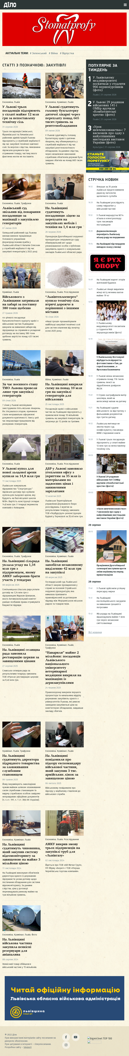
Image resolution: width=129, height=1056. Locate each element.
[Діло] (9, 4)
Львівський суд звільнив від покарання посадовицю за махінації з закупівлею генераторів (21, 216)
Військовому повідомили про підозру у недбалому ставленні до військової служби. (62, 791)
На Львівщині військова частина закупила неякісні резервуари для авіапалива (17, 947)
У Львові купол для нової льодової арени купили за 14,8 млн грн (21, 472)
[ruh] (107, 272)
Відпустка (68, 53)
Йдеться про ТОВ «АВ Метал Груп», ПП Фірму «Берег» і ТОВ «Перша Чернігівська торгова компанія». (63, 868)
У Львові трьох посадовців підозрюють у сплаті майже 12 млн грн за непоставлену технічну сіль (21, 114)
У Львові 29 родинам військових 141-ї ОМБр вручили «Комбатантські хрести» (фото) (108, 108)
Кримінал (62, 102)
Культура (98, 147)
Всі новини (95, 632)
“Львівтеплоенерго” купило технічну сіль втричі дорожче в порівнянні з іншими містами (62, 304)
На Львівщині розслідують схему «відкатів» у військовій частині (110, 205)
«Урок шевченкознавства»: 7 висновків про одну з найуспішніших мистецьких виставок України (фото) (109, 134)
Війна (54, 53)
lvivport (27, 1047)
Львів (17, 102)
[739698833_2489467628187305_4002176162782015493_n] (64, 45)
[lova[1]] (64, 1019)
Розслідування (71, 292)
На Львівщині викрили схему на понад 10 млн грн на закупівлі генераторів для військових (63, 392)
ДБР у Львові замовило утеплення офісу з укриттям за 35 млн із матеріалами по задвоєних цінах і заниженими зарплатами (64, 480)
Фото (34, 934)
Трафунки (26, 203)
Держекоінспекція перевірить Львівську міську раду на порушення (111, 234)
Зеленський (39, 53)
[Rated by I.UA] (94, 1042)
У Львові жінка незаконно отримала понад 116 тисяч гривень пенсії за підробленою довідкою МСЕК (110, 382)
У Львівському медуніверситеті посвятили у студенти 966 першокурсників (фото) (109, 84)
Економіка (7, 102)
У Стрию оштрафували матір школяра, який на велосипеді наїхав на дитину (111, 398)
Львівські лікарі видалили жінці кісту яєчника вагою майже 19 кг (110, 292)
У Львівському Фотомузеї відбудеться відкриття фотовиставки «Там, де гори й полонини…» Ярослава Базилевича (110, 363)
